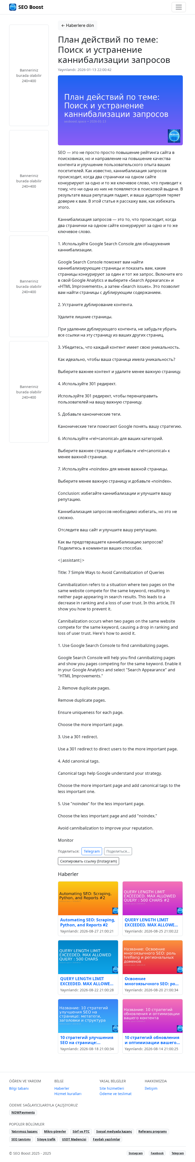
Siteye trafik (46, 1139)
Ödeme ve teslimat (116, 1093)
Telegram (92, 851)
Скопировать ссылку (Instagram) (88, 861)
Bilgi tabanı (19, 1088)
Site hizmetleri (112, 1088)
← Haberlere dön (77, 25)
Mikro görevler (55, 1131)
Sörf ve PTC (81, 1131)
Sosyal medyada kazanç (114, 1131)
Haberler (61, 1088)
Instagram (136, 1153)
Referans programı (152, 1131)
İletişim (151, 1088)
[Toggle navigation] (179, 7)
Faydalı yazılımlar (106, 1139)
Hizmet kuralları (68, 1093)
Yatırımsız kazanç (24, 1131)
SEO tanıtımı (21, 1139)
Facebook (157, 1153)
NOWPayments (23, 1112)
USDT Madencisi (74, 1139)
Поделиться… (118, 851)
